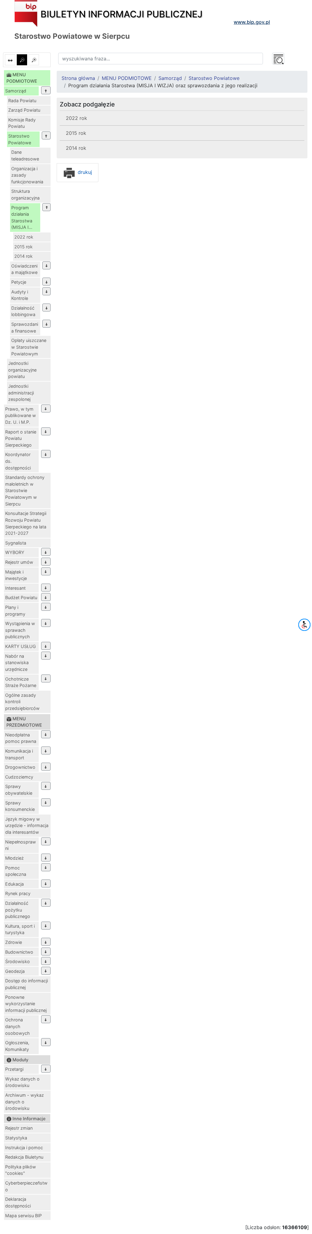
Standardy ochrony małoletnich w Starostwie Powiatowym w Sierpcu (24, 490)
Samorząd (15, 90)
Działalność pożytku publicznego (17, 910)
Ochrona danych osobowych (17, 1026)
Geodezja (15, 971)
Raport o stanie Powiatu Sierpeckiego (20, 438)
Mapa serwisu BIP (23, 1215)
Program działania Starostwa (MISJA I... (21, 217)
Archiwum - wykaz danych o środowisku (24, 1101)
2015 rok (23, 246)
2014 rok (23, 256)
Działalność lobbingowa (23, 311)
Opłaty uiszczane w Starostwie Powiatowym (28, 347)
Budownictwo (19, 952)
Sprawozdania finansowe (24, 327)
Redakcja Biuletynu (24, 1157)
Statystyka (16, 1137)
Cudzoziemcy (19, 776)
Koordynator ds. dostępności (18, 461)
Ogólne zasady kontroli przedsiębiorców (22, 702)
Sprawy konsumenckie (20, 806)
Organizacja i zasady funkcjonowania (27, 175)
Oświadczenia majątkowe (24, 269)
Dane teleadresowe (25, 155)
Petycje (18, 282)
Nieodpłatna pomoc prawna (20, 738)
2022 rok (23, 236)
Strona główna (78, 78)
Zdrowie (13, 942)
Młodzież (14, 858)
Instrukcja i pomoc (24, 1147)
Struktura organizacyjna (25, 194)
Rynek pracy (17, 893)
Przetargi (14, 1069)
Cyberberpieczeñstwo (26, 1186)
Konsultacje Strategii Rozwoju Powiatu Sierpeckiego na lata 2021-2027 (25, 523)
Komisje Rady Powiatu (22, 123)
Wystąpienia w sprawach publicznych (20, 630)
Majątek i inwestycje (16, 575)
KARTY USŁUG (20, 646)
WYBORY (14, 552)
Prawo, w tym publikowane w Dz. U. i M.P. (20, 415)
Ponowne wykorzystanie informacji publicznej (26, 1004)
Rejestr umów (19, 562)
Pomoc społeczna (15, 871)
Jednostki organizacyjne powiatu (22, 370)
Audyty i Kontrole (19, 295)
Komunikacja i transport (19, 754)
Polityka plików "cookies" (20, 1170)
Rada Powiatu (22, 100)
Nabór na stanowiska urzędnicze (17, 662)
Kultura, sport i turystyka (20, 929)
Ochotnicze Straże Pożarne (20, 682)
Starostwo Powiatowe (19, 139)
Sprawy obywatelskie (18, 790)
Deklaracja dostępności (18, 1202)
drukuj (84, 172)
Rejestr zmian (19, 1128)
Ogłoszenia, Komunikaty (17, 1046)
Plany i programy (15, 611)
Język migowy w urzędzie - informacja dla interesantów (26, 825)
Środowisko (17, 961)
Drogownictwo (20, 767)
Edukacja (14, 884)
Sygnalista (15, 542)
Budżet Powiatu (21, 597)
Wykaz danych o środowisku (22, 1082)
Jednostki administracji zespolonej (21, 392)
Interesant (15, 588)
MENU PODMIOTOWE (127, 78)
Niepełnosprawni (20, 845)
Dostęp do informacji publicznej (26, 984)
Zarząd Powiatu (24, 110)
